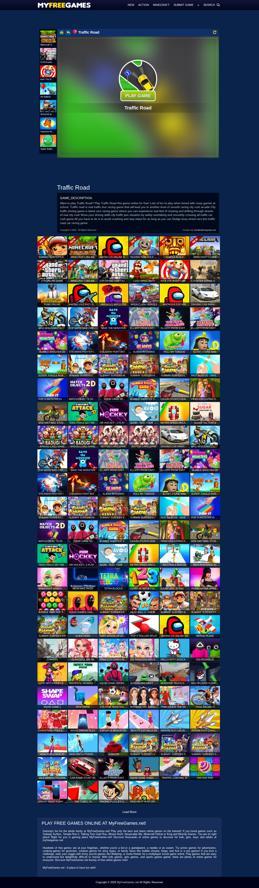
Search (211, 4)
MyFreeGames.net (128, 882)
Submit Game (183, 4)
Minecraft (161, 4)
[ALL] (198, 4)
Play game (138, 95)
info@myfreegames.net (205, 230)
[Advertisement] (129, 19)
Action (143, 4)
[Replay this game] (214, 32)
